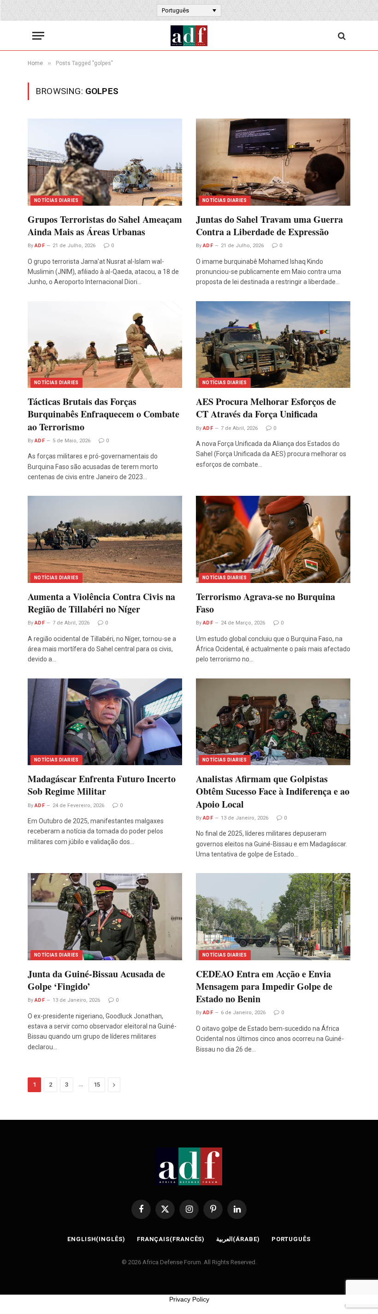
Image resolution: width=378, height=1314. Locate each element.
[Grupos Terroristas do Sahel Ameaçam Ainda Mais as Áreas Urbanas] (105, 162)
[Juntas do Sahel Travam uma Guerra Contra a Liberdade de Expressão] (273, 162)
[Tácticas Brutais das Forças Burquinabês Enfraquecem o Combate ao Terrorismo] (105, 344)
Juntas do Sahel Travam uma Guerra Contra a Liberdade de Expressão (269, 225)
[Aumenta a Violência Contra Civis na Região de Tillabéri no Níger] (105, 539)
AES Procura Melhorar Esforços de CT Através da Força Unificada (266, 407)
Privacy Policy (189, 1299)
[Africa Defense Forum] (189, 36)
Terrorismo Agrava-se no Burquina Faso (265, 602)
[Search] (341, 35)
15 (97, 1084)
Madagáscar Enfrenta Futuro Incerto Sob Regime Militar (102, 785)
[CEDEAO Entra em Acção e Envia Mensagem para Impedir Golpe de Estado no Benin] (273, 916)
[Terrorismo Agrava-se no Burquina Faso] (273, 539)
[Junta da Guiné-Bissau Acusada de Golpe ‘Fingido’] (105, 916)
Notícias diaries (56, 200)
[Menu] (38, 35)
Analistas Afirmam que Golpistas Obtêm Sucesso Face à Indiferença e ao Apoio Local (272, 791)
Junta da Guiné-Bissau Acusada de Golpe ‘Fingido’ (96, 980)
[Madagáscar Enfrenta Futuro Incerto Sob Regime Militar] (105, 721)
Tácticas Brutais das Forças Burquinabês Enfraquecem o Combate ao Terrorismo (103, 414)
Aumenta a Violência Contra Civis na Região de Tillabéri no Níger (101, 602)
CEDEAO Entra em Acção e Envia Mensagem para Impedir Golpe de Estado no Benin (264, 986)
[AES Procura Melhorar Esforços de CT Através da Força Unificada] (273, 344)
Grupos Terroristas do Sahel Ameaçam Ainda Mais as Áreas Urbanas (105, 225)
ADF (40, 246)
